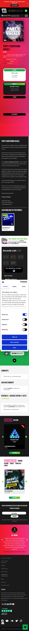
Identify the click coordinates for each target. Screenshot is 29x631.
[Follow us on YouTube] (7, 621)
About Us (3, 562)
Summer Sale (15, 15)
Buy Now (14, 70)
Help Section (4, 571)
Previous (3, 437)
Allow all (14, 337)
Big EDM (4, 52)
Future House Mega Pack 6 (16, 241)
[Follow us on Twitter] (16, 621)
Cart (26, 10)
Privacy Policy (4, 561)
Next (26, 437)
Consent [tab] (5, 286)
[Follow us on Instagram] (21, 621)
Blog (2, 579)
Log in (10, 388)
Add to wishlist (14, 114)
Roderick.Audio (5, 585)
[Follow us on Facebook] (2, 621)
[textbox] (15, 10)
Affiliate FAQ (4, 568)
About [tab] (24, 286)
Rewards (3, 582)
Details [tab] (15, 286)
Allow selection (14, 342)
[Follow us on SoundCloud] (11, 621)
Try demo (14, 97)
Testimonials (4, 576)
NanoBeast (15, 243)
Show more (14, 453)
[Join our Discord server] (2, 624)
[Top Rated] (8, 225)
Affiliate (3, 565)
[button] (13, 270)
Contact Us (4, 574)
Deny (14, 347)
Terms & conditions (6, 558)
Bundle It (14, 84)
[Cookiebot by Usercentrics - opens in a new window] (20, 282)
